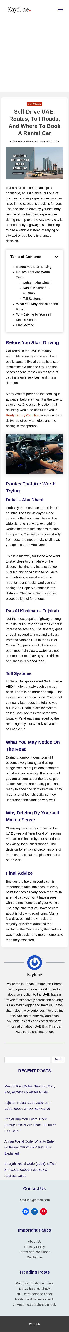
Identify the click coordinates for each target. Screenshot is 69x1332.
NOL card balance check (35, 1294)
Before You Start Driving (34, 267)
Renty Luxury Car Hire (22, 415)
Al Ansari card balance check (34, 1305)
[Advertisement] (34, 55)
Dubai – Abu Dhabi (36, 283)
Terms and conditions (34, 1252)
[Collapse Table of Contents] (56, 257)
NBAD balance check (34, 1289)
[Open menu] (60, 9)
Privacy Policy (34, 1247)
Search (58, 1059)
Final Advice (25, 325)
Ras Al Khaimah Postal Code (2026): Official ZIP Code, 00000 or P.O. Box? (30, 1125)
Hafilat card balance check (34, 1299)
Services (34, 104)
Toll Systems (32, 298)
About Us (34, 1241)
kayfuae (18, 141)
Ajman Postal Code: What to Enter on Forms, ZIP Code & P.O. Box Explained (29, 1147)
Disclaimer (34, 1257)
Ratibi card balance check (35, 1283)
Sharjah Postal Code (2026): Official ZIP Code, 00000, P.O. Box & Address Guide (30, 1170)
